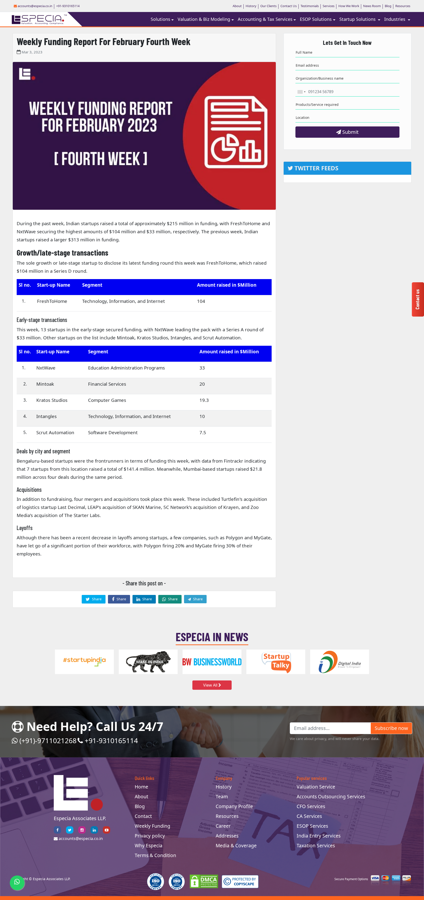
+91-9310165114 (68, 6)
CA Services (309, 816)
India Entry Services (319, 835)
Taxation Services (316, 845)
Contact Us (288, 6)
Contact (143, 816)
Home (141, 786)
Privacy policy (150, 835)
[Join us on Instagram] (82, 830)
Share (96, 599)
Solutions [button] (160, 19)
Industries (395, 19)
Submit (349, 132)
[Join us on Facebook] (57, 830)
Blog (388, 6)
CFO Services (311, 806)
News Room (372, 6)
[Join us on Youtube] (106, 830)
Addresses (227, 835)
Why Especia (148, 845)
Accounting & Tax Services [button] (265, 19)
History (251, 6)
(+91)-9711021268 (47, 740)
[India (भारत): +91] (301, 91)
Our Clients (268, 6)
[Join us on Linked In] (94, 830)
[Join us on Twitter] (69, 830)
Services (328, 6)
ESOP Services (312, 826)
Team (222, 796)
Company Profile (234, 806)
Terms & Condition (155, 855)
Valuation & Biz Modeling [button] (204, 19)
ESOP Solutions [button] (316, 19)
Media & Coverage (236, 845)
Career (223, 826)
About (237, 6)
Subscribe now (391, 728)
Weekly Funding (152, 826)
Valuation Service (316, 786)
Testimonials (310, 6)
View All (210, 685)
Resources (402, 6)
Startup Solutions (358, 19)
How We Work (348, 6)
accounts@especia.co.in (34, 6)
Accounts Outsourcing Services (331, 796)
